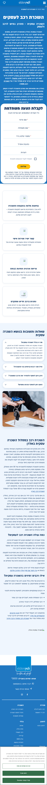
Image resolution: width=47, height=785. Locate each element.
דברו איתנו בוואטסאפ (22, 683)
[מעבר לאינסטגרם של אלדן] (21, 694)
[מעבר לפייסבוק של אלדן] (27, 694)
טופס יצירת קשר (22, 689)
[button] (44, 3)
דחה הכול (23, 773)
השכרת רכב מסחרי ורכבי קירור (18, 618)
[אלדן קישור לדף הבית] (24, 3)
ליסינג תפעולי (17, 78)
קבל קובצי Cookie (23, 780)
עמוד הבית (41, 9)
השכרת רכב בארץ (37, 491)
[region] (23, 766)
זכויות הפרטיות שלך (23, 766)
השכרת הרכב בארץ (22, 75)
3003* (14, 678)
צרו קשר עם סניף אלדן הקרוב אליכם (23, 570)
